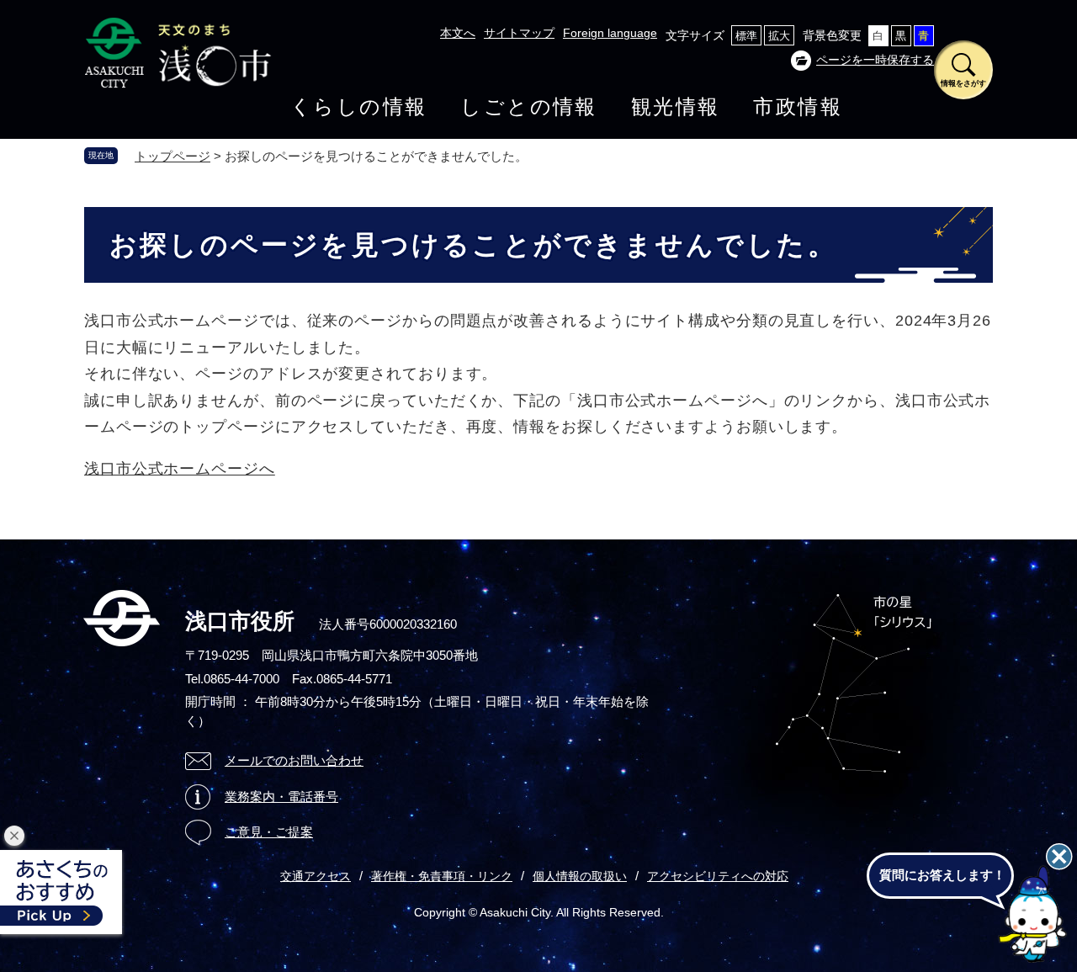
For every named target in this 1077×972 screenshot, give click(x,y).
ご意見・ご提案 (269, 832)
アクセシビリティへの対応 (717, 876)
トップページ (172, 156)
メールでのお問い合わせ (294, 760)
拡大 (779, 35)
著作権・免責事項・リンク (441, 876)
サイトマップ (519, 33)
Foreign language (610, 33)
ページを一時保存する (875, 59)
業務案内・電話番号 (281, 796)
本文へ (457, 33)
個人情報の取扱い (580, 876)
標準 (746, 35)
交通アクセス (315, 876)
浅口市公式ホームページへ (179, 468)
